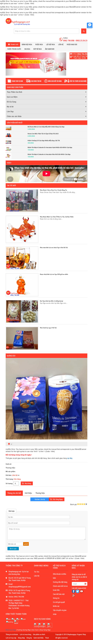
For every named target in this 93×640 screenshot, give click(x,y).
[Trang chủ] (9, 444)
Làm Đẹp (10, 111)
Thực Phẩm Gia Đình (14, 92)
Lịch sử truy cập (11, 638)
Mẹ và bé (10, 106)
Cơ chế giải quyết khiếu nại (59, 604)
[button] (10, 64)
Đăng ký (29, 638)
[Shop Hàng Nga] (18, 21)
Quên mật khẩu (38, 638)
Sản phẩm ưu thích (39, 634)
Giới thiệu (28, 493)
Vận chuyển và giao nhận (59, 612)
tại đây (69, 458)
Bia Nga (27, 49)
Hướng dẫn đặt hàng (60, 582)
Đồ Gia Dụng (11, 101)
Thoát (47, 638)
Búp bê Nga (37, 49)
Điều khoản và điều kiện (59, 576)
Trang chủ (14, 44)
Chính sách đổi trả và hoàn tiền (60, 588)
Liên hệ (60, 44)
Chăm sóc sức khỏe (14, 116)
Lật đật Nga (50, 44)
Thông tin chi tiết (14, 493)
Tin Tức (36, 571)
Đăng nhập (21, 638)
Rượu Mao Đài (72, 44)
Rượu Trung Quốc (14, 49)
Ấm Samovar (49, 49)
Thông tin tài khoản (12, 634)
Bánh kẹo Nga (27, 44)
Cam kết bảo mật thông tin (59, 596)
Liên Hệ (36, 576)
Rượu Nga (39, 44)
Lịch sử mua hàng (25, 634)
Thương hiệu (40, 493)
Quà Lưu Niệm (12, 97)
